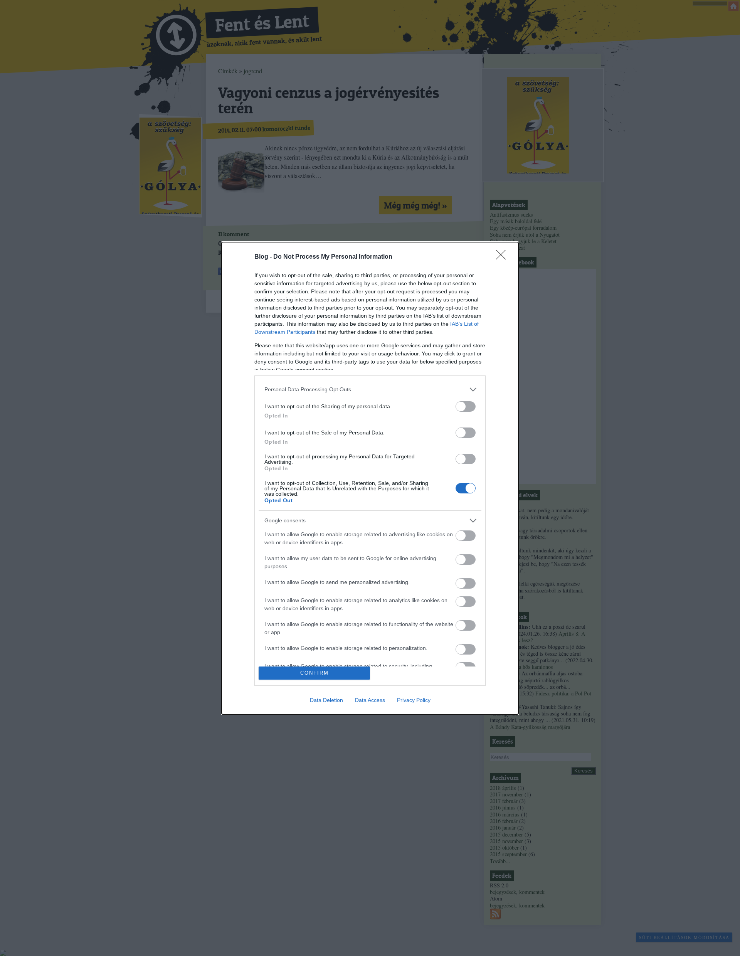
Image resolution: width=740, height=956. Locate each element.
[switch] (466, 406)
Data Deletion (326, 700)
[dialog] (370, 478)
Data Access (370, 700)
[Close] (503, 257)
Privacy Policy (414, 700)
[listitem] (370, 389)
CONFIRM (314, 673)
